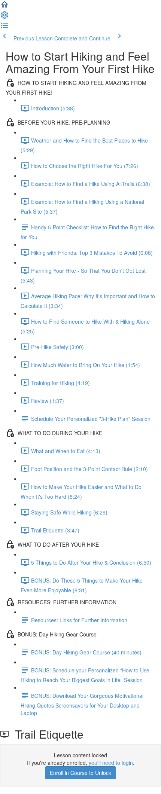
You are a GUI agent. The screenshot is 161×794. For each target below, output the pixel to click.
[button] (4, 6)
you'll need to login (111, 762)
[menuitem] (4, 17)
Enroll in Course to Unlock (80, 772)
